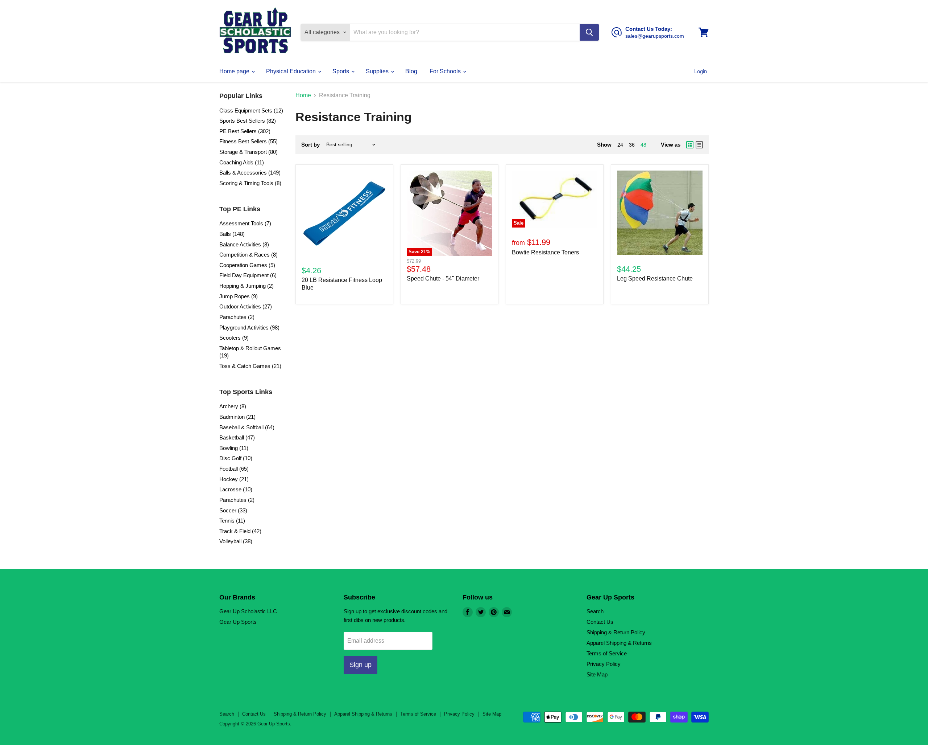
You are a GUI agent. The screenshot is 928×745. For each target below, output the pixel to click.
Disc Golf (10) (235, 458)
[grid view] (689, 144)
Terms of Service (607, 653)
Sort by (310, 145)
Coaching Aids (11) (241, 162)
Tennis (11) (232, 520)
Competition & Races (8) (248, 254)
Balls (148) (232, 234)
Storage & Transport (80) (248, 152)
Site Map (597, 674)
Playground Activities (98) (249, 327)
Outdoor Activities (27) (245, 306)
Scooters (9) (234, 338)
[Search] (589, 32)
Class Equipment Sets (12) (251, 110)
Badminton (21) (237, 417)
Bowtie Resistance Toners (545, 252)
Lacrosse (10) (235, 489)
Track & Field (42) (240, 531)
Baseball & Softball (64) (246, 427)
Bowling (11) (233, 448)
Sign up (360, 664)
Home (303, 95)
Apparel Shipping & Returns (619, 643)
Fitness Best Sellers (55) (248, 141)
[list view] (699, 144)
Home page (235, 71)
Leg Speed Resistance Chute (655, 278)
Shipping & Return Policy (616, 632)
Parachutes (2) (236, 317)
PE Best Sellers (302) (244, 131)
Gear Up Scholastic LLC (248, 611)
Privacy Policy (604, 664)
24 (620, 145)
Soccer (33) (233, 510)
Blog (411, 71)
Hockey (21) (234, 479)
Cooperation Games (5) (247, 265)
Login (700, 71)
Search (595, 611)
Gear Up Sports (238, 622)
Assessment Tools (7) (245, 223)
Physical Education (291, 71)
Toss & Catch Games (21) (250, 366)
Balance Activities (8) (244, 244)
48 (643, 145)
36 (632, 145)
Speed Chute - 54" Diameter (443, 278)
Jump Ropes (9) (238, 296)
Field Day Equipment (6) (248, 275)
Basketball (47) (237, 437)
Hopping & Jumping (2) (246, 286)
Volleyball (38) (235, 541)
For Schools (446, 71)
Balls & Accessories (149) (250, 172)
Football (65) (234, 469)
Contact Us (600, 622)
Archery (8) (232, 406)
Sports (341, 71)
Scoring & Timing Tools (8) (250, 183)
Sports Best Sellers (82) (247, 121)
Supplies (378, 71)
